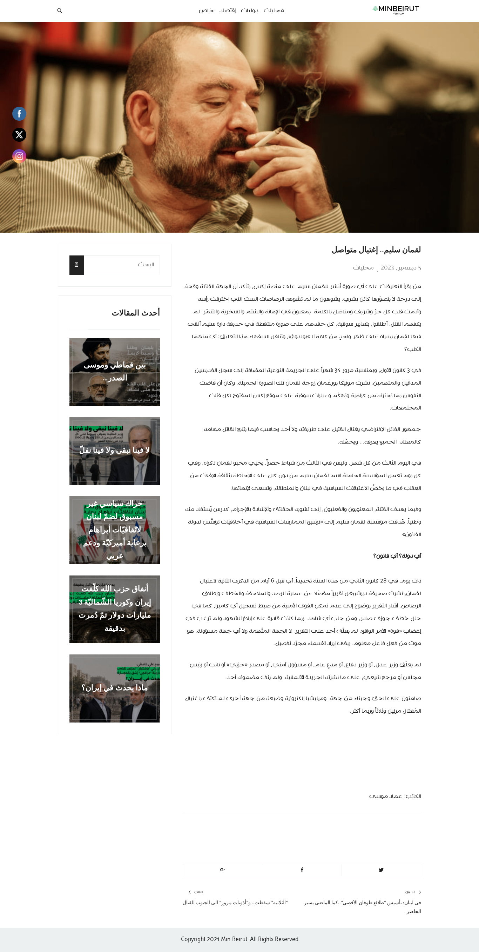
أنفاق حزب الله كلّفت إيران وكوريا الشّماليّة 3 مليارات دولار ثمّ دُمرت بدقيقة (115, 609)
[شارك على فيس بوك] (301, 870)
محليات (363, 268)
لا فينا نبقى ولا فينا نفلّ (114, 451)
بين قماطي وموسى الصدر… (115, 371)
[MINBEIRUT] (380, 10)
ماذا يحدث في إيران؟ (114, 688)
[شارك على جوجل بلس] (222, 870)
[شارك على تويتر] (381, 870)
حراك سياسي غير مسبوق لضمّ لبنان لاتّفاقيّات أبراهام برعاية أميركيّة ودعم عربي (115, 530)
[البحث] (76, 265)
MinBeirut (363, 828)
